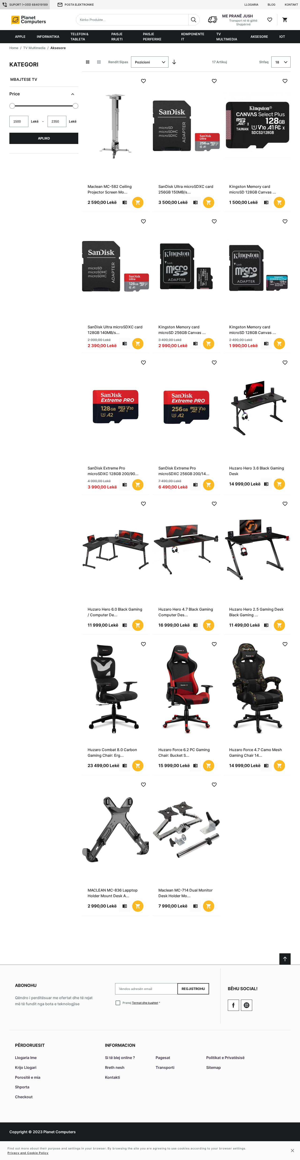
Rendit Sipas (118, 62)
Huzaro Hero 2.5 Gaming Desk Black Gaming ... (256, 612)
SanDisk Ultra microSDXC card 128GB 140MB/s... (115, 330)
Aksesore (259, 37)
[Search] (194, 19)
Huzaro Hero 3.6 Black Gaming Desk (256, 471)
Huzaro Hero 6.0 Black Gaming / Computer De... (115, 612)
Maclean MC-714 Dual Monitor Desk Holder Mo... (185, 893)
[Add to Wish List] (143, 81)
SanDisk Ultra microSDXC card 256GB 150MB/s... (185, 189)
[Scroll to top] (285, 959)
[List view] (99, 62)
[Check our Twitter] (246, 1005)
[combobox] (138, 19)
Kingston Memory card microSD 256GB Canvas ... (182, 330)
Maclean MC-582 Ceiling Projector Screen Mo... (110, 189)
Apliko (44, 138)
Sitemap (213, 1067)
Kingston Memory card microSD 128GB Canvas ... (252, 189)
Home (13, 48)
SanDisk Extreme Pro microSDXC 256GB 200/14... (183, 471)
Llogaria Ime (26, 1057)
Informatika (48, 37)
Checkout (24, 1096)
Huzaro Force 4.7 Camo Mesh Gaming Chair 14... (255, 752)
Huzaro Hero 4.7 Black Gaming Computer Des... (185, 612)
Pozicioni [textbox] (142, 62)
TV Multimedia (226, 36)
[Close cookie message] (292, 1150)
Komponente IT (192, 36)
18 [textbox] (277, 62)
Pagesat (163, 1057)
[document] (43, 105)
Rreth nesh (114, 1067)
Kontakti (112, 1077)
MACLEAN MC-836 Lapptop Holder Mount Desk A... (113, 893)
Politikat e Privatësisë (225, 1057)
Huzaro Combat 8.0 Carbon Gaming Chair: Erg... (112, 752)
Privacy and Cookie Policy (28, 1153)
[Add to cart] (137, 202)
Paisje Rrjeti (117, 36)
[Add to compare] (124, 202)
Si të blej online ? (120, 1057)
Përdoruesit (30, 1045)
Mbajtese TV (23, 79)
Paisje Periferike (152, 36)
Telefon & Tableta (79, 36)
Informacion (120, 1045)
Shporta (22, 1087)
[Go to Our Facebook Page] (233, 1005)
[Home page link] (38, 19)
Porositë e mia (27, 1077)
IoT (282, 37)
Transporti (165, 1067)
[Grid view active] (87, 62)
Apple (20, 37)
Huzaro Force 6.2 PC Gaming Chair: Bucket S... (184, 752)
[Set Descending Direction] (174, 62)
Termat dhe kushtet (145, 1003)
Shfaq (264, 62)
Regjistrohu (193, 989)
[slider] (12, 106)
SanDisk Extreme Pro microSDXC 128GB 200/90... (113, 471)
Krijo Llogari (25, 1067)
